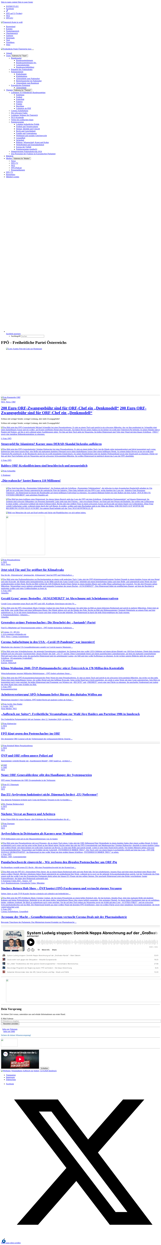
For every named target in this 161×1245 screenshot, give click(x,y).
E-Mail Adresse (7, 1019)
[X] (83, 1238)
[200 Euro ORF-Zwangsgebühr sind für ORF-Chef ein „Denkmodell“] (11, 397)
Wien (8, 45)
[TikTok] (7, 11)
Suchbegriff (15, 336)
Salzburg (9, 36)
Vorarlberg (10, 42)
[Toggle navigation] (33, 49)
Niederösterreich (12, 31)
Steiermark (10, 38)
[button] (12, 22)
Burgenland (10, 26)
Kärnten (9, 29)
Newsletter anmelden (10, 1024)
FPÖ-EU (9, 18)
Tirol (8, 40)
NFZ (8, 16)
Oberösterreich (12, 33)
